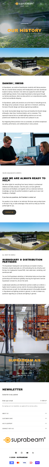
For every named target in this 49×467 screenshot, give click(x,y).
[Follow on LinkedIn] (33, 453)
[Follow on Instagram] (22, 453)
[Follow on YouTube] (27, 453)
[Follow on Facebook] (16, 453)
